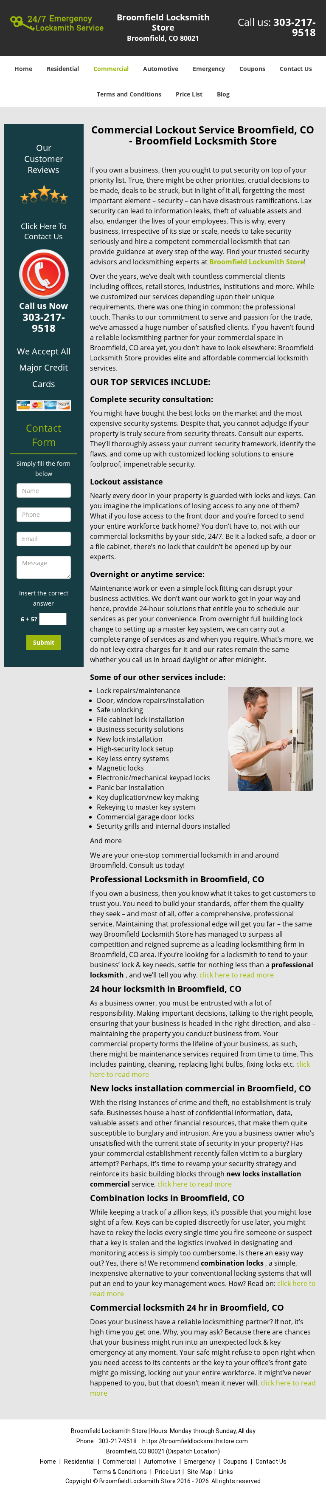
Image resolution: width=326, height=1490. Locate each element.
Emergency (209, 69)
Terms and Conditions (129, 94)
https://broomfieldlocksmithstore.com (195, 1441)
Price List (189, 94)
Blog (223, 94)
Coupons (252, 69)
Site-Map (199, 1471)
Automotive (160, 69)
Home (23, 69)
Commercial (111, 69)
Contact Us (296, 69)
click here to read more (237, 975)
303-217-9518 (294, 27)
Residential (63, 69)
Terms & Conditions (120, 1471)
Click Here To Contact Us (44, 231)
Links (226, 1471)
